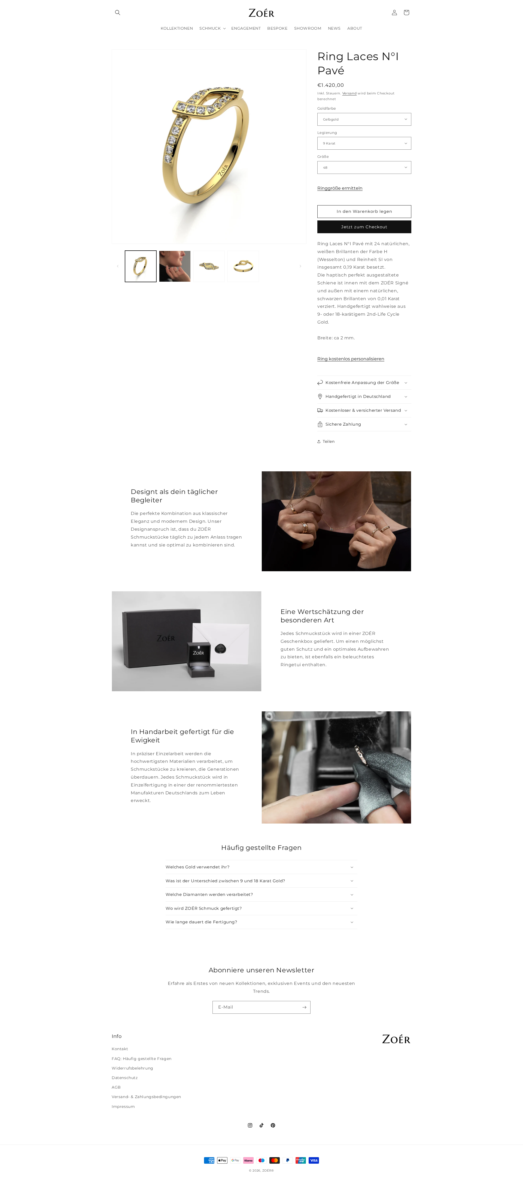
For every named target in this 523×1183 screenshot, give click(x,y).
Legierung (327, 132)
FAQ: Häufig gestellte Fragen (142, 1058)
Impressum (123, 1106)
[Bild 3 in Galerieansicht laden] (209, 266)
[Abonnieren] (304, 1007)
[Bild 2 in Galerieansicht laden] (174, 266)
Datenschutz (125, 1077)
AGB (116, 1087)
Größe (323, 156)
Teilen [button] (329, 441)
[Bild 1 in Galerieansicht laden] (140, 266)
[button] (118, 13)
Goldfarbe (326, 108)
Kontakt (120, 1048)
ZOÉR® (268, 1170)
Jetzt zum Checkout (364, 226)
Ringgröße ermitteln (340, 187)
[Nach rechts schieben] (300, 266)
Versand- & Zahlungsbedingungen (146, 1096)
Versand (349, 93)
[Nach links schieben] (118, 266)
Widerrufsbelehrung (132, 1068)
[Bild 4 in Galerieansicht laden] (243, 266)
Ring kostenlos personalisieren (350, 358)
